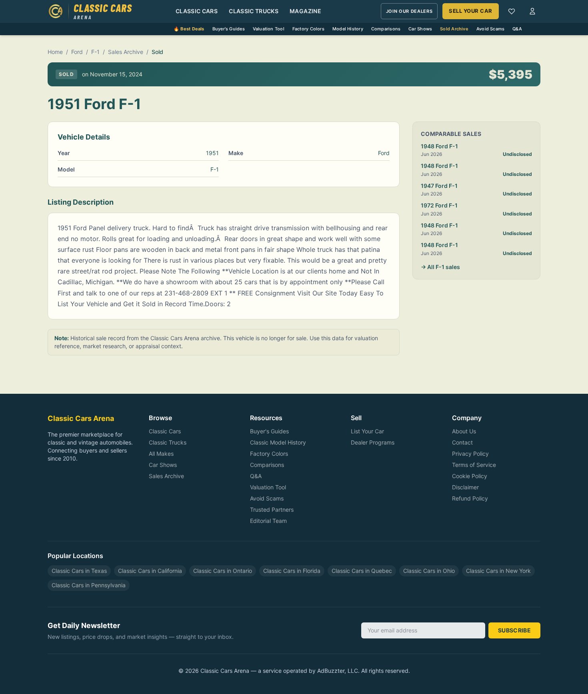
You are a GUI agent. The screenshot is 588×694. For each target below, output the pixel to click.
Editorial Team (268, 520)
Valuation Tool (268, 29)
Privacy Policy (470, 453)
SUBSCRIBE (514, 630)
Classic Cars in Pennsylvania (89, 585)
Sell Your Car (470, 11)
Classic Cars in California (150, 570)
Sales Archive (125, 51)
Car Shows (420, 29)
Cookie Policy (469, 476)
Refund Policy (470, 498)
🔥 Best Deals (189, 29)
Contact (462, 442)
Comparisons (385, 29)
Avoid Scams (490, 29)
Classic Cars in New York (498, 570)
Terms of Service (474, 464)
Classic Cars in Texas (79, 570)
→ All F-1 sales (440, 266)
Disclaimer (465, 487)
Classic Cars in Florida (291, 570)
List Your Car (367, 431)
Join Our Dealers (409, 11)
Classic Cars (197, 11)
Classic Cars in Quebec (362, 570)
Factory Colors (308, 29)
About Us (464, 431)
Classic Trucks (253, 11)
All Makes (161, 453)
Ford (77, 51)
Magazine (305, 11)
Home (55, 51)
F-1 (95, 51)
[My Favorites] (512, 11)
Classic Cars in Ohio (429, 570)
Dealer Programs (372, 442)
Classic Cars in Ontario (222, 570)
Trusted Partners (272, 509)
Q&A (517, 29)
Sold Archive (454, 29)
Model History (347, 29)
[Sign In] (532, 11)
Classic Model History (278, 442)
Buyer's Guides (228, 29)
